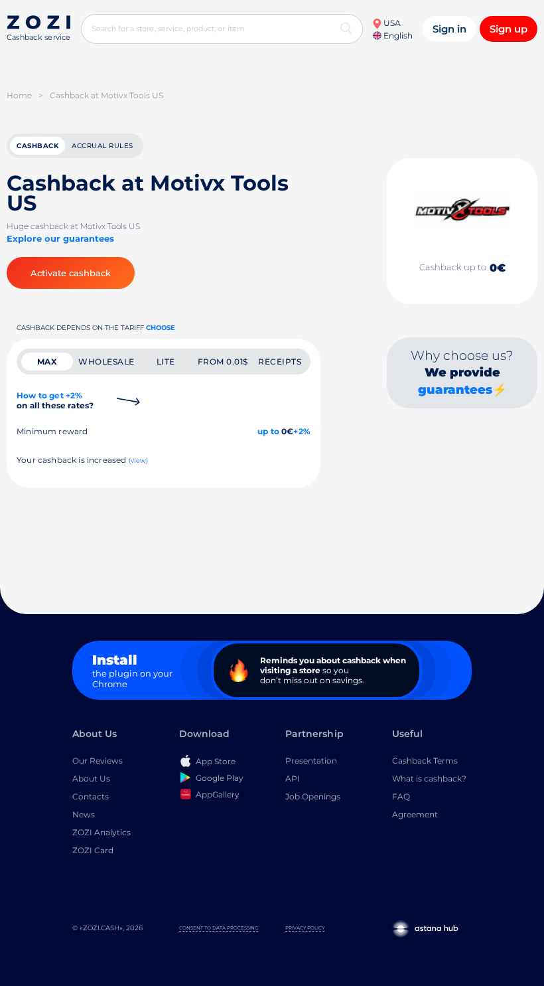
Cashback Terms (425, 761)
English (397, 35)
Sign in (449, 29)
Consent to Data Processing (218, 928)
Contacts (90, 796)
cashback (37, 145)
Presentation (311, 761)
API (292, 778)
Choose (160, 327)
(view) (139, 460)
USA (391, 23)
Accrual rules (102, 145)
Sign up (508, 29)
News (83, 814)
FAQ (401, 796)
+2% (301, 431)
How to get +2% (55, 400)
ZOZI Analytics (101, 832)
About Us (91, 778)
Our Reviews (97, 761)
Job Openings (312, 796)
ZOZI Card (92, 850)
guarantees (455, 389)
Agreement (415, 814)
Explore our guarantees (60, 238)
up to (268, 431)
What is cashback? (429, 778)
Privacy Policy (304, 928)
